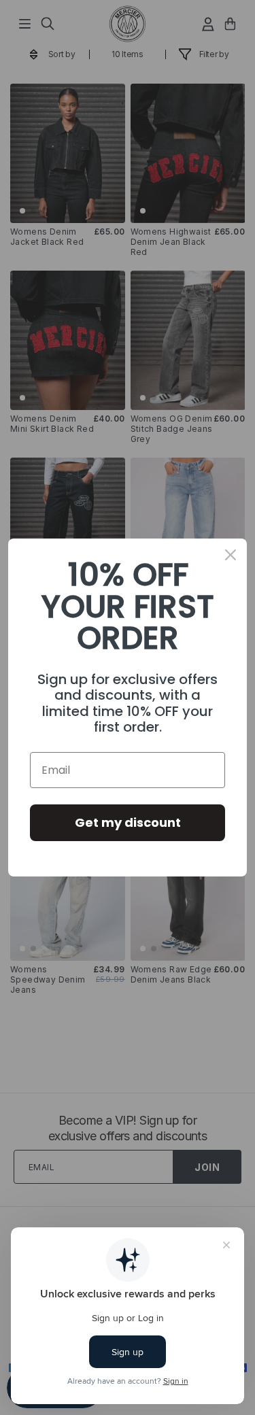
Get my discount (128, 822)
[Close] (230, 555)
